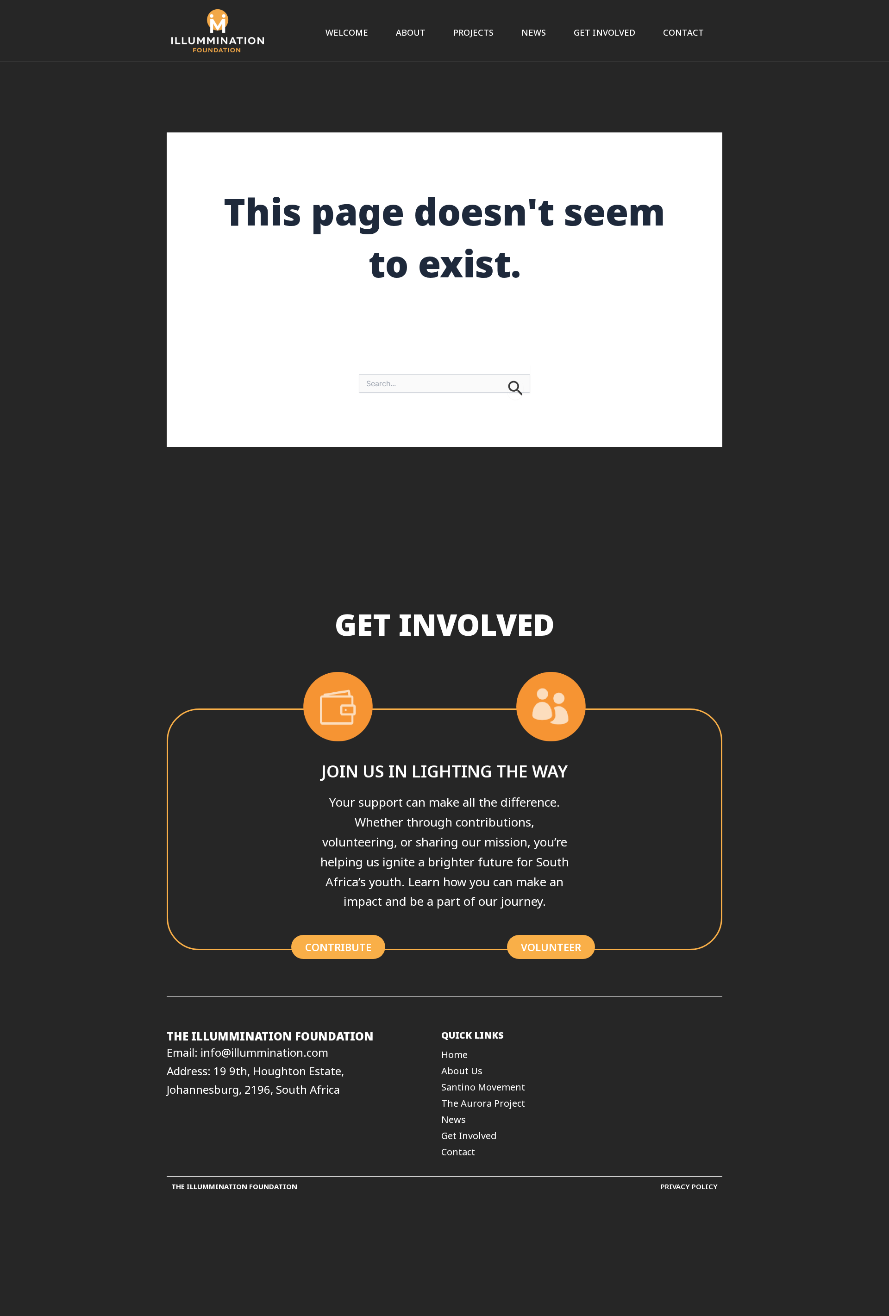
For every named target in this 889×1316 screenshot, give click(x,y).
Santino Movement (483, 1087)
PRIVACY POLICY (689, 1186)
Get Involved (604, 32)
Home (454, 1054)
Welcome (347, 32)
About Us (461, 1071)
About (411, 32)
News (533, 32)
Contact (683, 32)
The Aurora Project (483, 1103)
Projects (473, 32)
